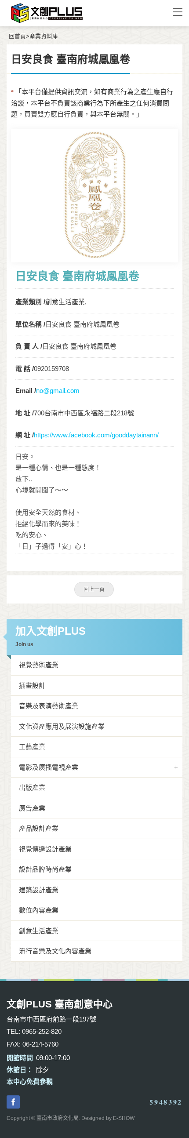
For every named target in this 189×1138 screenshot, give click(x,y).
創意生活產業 (38, 930)
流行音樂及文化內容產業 (55, 951)
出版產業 (32, 787)
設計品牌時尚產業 (45, 869)
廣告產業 (32, 808)
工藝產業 (32, 746)
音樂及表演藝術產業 (48, 705)
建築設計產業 (38, 890)
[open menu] (177, 11)
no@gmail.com (58, 390)
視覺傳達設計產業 (45, 849)
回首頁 (17, 36)
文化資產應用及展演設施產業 (62, 726)
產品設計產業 (38, 828)
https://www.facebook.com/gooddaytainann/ (96, 435)
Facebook (13, 1102)
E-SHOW (123, 1118)
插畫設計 (32, 685)
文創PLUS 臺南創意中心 (81, 13)
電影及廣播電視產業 (48, 767)
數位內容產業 (38, 910)
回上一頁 (94, 589)
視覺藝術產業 (38, 665)
